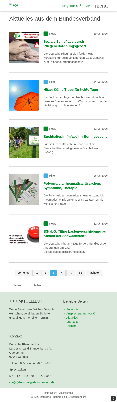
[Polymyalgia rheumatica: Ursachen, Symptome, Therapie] (24, 189)
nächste (94, 272)
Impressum (50, 392)
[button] (15, 285)
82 (80, 272)
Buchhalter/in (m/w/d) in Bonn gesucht (75, 136)
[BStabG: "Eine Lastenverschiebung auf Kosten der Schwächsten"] (24, 237)
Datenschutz (65, 392)
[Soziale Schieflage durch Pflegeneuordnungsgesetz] (24, 47)
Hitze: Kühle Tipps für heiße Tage (71, 89)
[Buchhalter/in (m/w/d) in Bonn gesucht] (24, 142)
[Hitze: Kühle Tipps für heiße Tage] (24, 95)
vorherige (24, 272)
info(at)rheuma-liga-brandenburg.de (31, 382)
